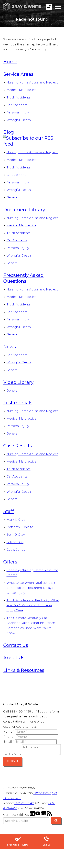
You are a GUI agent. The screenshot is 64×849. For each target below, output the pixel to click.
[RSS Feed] (49, 815)
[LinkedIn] (32, 815)
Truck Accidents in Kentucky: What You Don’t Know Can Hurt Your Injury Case (33, 605)
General (12, 197)
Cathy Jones (16, 549)
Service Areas (18, 74)
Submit (12, 761)
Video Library (18, 382)
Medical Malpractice (21, 90)
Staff (8, 511)
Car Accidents (17, 105)
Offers (10, 562)
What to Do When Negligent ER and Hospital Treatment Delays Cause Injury (31, 588)
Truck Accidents (19, 97)
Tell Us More (12, 754)
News (9, 346)
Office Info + (42, 793)
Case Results (17, 446)
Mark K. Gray (16, 519)
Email (8, 741)
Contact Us (15, 645)
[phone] (49, 7)
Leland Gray (15, 542)
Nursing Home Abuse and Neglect (32, 82)
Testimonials (17, 402)
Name (8, 731)
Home (10, 61)
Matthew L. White (20, 527)
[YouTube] (38, 815)
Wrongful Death (19, 120)
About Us (13, 657)
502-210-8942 (24, 803)
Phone (9, 737)
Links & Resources (23, 670)
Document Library (24, 209)
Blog (8, 132)
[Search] (56, 820)
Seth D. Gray (16, 534)
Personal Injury (18, 112)
